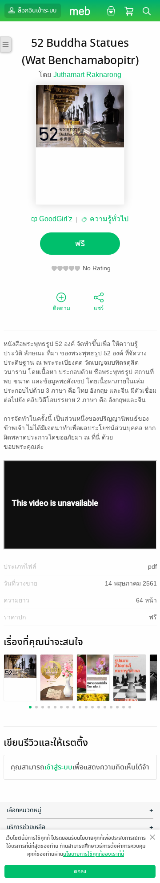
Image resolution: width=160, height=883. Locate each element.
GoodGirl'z (55, 219)
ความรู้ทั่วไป (109, 219)
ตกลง (80, 871)
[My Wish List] (110, 10)
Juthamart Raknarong (87, 74)
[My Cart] (129, 10)
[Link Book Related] (20, 665)
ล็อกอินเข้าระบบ (36, 10)
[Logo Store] (80, 10)
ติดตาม (61, 308)
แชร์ (99, 308)
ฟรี (80, 244)
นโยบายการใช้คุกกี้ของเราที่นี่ (93, 854)
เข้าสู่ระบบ (58, 767)
